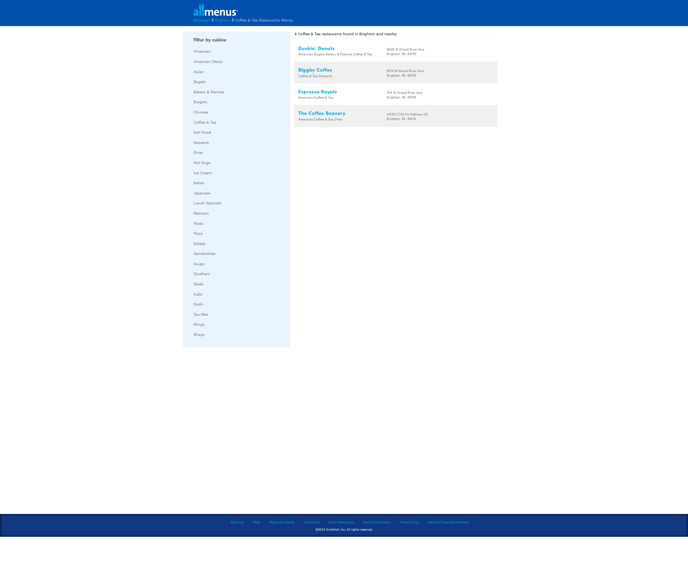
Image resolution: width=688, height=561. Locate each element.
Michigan (202, 20)
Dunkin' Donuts (316, 48)
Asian (199, 71)
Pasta (198, 223)
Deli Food (202, 132)
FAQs (256, 522)
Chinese (201, 112)
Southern (202, 273)
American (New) (208, 61)
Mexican (201, 213)
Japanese (202, 193)
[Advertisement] (223, 432)
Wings (199, 324)
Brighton (223, 20)
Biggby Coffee (315, 70)
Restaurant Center (282, 522)
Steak (198, 283)
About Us (237, 522)
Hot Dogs (202, 162)
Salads (200, 243)
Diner (198, 152)
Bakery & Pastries (209, 91)
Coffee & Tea (205, 122)
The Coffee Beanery (322, 113)
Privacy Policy (409, 522)
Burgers (200, 101)
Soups (199, 263)
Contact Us (311, 522)
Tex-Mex (201, 314)
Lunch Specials (207, 202)
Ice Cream (203, 172)
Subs (198, 294)
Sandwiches (205, 253)
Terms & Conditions (376, 522)
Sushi (198, 304)
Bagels (200, 81)
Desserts (201, 142)
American (202, 51)
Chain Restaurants (341, 522)
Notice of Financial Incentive (448, 522)
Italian (199, 182)
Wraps (199, 334)
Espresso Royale (317, 92)
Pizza (198, 233)
